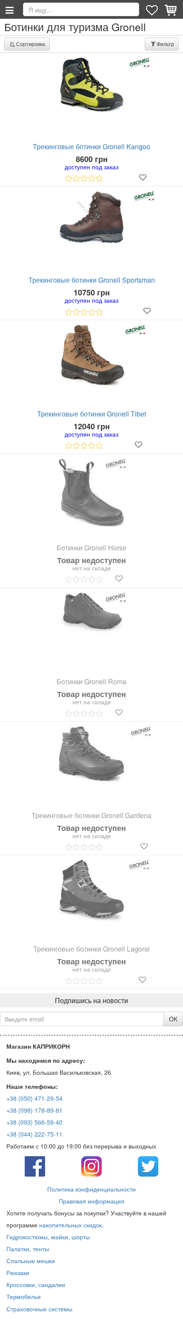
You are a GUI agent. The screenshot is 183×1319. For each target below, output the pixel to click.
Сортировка (30, 43)
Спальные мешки (30, 1260)
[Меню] (9, 9)
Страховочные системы (39, 1309)
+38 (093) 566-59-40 (34, 1122)
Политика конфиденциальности (91, 1189)
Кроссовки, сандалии (35, 1284)
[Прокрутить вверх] (170, 1306)
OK (173, 1019)
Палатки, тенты (27, 1248)
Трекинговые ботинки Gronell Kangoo (91, 146)
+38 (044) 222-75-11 (34, 1134)
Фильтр (165, 43)
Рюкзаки (17, 1272)
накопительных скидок (70, 1225)
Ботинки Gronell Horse (91, 548)
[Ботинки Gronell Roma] (91, 613)
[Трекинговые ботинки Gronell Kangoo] (91, 85)
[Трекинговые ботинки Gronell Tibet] (91, 356)
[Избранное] (152, 9)
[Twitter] (148, 1165)
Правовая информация (91, 1201)
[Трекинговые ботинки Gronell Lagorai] (91, 890)
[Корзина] (171, 9)
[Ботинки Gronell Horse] (91, 493)
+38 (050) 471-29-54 (34, 1098)
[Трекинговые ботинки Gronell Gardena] (91, 754)
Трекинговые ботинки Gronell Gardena (91, 815)
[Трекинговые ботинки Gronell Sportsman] (92, 218)
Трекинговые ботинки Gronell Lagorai (91, 949)
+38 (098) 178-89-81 (34, 1110)
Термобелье (23, 1296)
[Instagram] (91, 1165)
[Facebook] (35, 1165)
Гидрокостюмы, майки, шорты (48, 1236)
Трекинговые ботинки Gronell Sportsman (92, 280)
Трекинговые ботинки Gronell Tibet (91, 414)
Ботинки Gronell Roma (91, 681)
